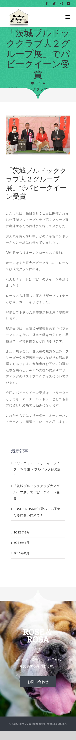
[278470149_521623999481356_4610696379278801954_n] (38, 117)
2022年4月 (21, 543)
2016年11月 (21, 553)
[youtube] (68, 3)
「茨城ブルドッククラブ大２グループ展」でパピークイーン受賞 (36, 492)
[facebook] (47, 3)
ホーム (36, 83)
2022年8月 (21, 532)
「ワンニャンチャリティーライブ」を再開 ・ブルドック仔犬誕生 (37, 469)
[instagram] (61, 3)
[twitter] (54, 3)
